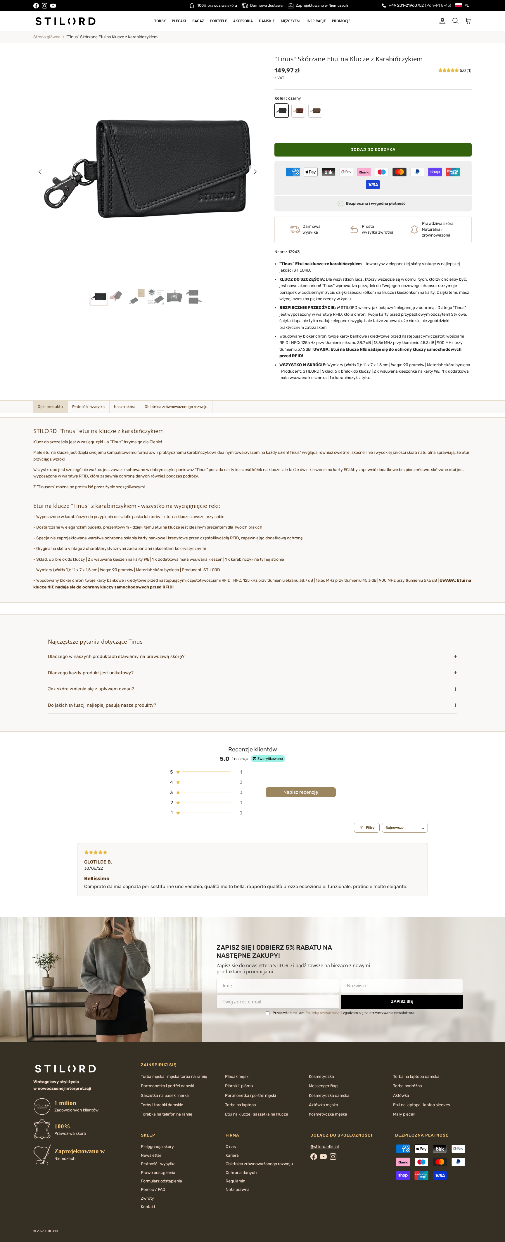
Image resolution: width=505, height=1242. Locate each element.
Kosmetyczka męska (328, 1114)
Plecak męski (237, 1076)
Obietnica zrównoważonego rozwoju (259, 1163)
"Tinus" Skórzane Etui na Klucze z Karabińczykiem (112, 36)
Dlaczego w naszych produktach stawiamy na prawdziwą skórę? (116, 656)
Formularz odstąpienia (161, 1181)
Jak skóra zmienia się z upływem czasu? (91, 689)
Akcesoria (243, 20)
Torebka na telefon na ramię (166, 1114)
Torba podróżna (407, 1085)
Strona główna (46, 36)
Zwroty (147, 1198)
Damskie (267, 20)
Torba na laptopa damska (416, 1076)
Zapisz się (402, 1001)
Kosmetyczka (321, 1076)
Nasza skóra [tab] (124, 406)
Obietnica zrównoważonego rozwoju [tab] (176, 406)
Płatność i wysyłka (158, 1163)
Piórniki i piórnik (239, 1085)
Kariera (232, 1155)
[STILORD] (65, 21)
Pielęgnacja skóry (157, 1146)
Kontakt (148, 1206)
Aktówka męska (323, 1104)
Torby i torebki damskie (162, 1104)
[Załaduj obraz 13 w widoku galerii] (148, 169)
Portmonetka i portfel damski (167, 1085)
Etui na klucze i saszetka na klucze (256, 1114)
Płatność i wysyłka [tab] (88, 406)
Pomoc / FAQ (153, 1189)
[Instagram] (44, 5)
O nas (231, 1146)
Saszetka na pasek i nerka (165, 1095)
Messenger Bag (323, 1085)
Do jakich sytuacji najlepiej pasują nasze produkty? (102, 705)
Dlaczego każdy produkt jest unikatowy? (91, 672)
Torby (160, 20)
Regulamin (235, 1181)
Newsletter (151, 1155)
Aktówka (401, 1095)
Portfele (218, 20)
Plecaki (179, 20)
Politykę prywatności (322, 1013)
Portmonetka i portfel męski (250, 1095)
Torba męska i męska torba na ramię (174, 1076)
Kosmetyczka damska (329, 1095)
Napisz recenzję (300, 792)
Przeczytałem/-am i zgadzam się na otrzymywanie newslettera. (344, 1013)
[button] (449, 70)
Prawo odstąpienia (158, 1172)
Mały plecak (404, 1114)
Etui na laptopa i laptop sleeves (421, 1104)
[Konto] (441, 21)
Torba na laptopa (240, 1104)
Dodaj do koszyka (373, 149)
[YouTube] (53, 5)
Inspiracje (316, 20)
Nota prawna (238, 1189)
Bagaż (198, 20)
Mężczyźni (290, 20)
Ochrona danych (241, 1172)
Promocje (341, 20)
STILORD (51, 1231)
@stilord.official (324, 1146)
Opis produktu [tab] (50, 406)
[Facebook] (36, 5)
